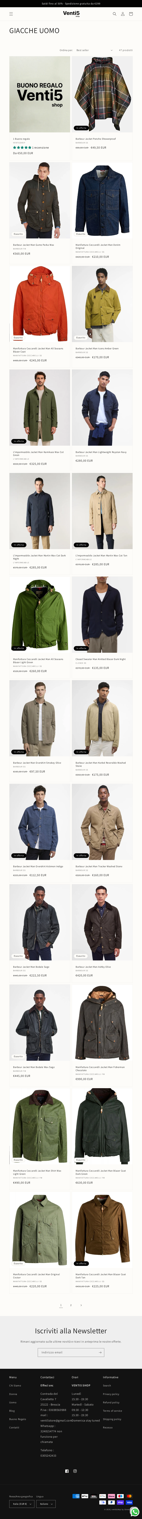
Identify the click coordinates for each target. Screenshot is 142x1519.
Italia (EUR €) (20, 1503)
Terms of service (112, 1410)
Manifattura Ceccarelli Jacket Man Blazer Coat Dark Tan (101, 1276)
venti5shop (116, 1509)
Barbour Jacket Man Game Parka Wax (33, 244)
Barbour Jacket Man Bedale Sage (31, 966)
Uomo (12, 1402)
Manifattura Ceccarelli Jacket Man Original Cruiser (36, 1276)
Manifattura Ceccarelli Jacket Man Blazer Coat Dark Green (101, 1172)
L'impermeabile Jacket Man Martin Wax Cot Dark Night (39, 557)
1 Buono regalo (21, 138)
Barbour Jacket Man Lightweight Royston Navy (101, 452)
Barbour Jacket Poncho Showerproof (96, 138)
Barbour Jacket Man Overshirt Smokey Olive (37, 762)
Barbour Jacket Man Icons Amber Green (97, 348)
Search (107, 1385)
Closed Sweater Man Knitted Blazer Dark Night (101, 659)
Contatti (14, 1427)
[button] (11, 14)
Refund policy (111, 1402)
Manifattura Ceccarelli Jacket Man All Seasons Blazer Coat (38, 350)
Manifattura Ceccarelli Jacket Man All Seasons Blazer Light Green (38, 661)
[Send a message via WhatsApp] (135, 1512)
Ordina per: (66, 50)
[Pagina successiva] (81, 1305)
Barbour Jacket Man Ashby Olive (93, 966)
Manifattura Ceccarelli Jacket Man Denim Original (98, 246)
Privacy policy (111, 1394)
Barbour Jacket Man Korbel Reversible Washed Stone (101, 764)
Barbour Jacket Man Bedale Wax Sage (34, 1067)
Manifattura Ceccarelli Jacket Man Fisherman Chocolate (100, 1069)
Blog (12, 1410)
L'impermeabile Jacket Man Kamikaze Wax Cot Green (38, 454)
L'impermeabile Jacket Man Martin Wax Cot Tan (101, 555)
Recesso (108, 1427)
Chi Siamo (15, 1385)
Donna (13, 1394)
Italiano (44, 1503)
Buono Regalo (17, 1419)
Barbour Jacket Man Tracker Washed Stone (99, 866)
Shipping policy (112, 1419)
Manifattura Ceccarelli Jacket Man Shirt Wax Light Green (37, 1172)
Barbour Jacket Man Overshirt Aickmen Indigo (38, 866)
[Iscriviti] (100, 1352)
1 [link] (61, 1305)
